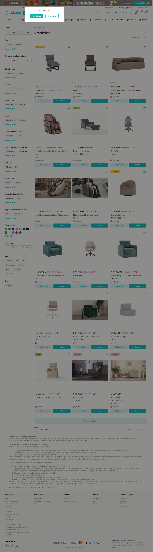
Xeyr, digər (52, 16)
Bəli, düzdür (36, 16)
